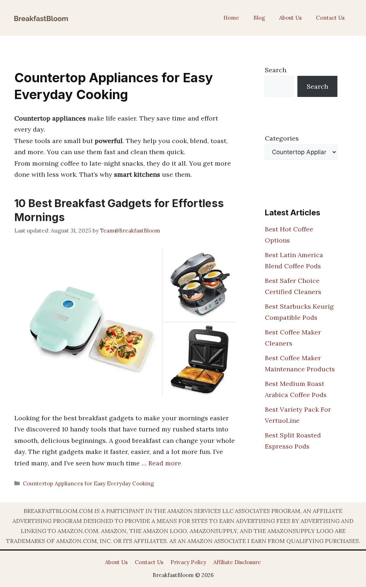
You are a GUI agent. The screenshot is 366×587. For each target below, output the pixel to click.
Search (275, 70)
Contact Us (330, 17)
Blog (259, 17)
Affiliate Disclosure (237, 562)
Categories (282, 138)
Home (231, 17)
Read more (164, 463)
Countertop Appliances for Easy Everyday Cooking (88, 483)
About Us (290, 17)
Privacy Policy (188, 562)
